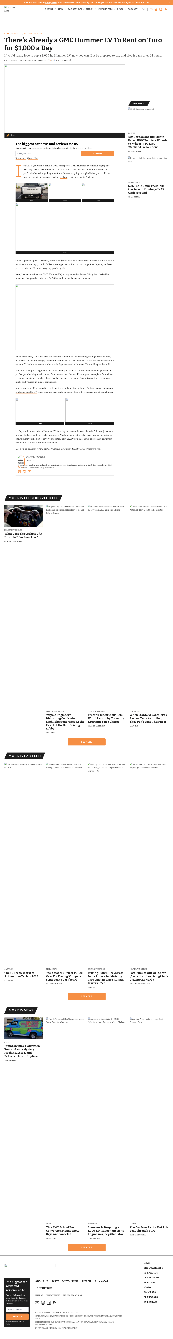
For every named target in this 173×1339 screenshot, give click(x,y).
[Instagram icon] (43, 1303)
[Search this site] (143, 9)
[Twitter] (29, 471)
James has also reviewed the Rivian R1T (53, 356)
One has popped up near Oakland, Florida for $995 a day (43, 260)
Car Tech (16, 34)
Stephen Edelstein (96, 726)
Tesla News (135, 711)
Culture (134, 1224)
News (60, 9)
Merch (89, 9)
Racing (131, 133)
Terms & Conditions (72, 1295)
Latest (49, 9)
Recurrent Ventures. (49, 1313)
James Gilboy (10, 1060)
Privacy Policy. (33, 158)
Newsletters (105, 9)
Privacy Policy (51, 3)
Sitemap (39, 1295)
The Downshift (153, 1268)
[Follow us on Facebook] (160, 9)
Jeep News (92, 1224)
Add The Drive (62, 60)
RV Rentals (150, 1302)
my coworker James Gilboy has (81, 274)
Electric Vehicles (33, 34)
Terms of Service (21, 158)
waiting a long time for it (49, 173)
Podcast (133, 9)
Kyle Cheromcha (54, 984)
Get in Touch (45, 1288)
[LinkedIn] (19, 471)
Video (120, 9)
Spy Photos (151, 1273)
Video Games (134, 182)
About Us (41, 1281)
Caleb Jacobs (10, 60)
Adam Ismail (134, 197)
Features (149, 1282)
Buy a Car (102, 1281)
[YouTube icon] (37, 1303)
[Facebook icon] (49, 1303)
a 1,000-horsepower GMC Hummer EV (70, 165)
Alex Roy (50, 733)
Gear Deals (151, 1297)
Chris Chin (51, 1238)
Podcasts (150, 1292)
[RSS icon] (55, 1303)
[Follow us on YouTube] (151, 9)
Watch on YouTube (65, 1281)
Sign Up (97, 153)
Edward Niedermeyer (140, 984)
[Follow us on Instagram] (156, 9)
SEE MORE (86, 742)
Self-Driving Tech (96, 969)
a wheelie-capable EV (26, 391)
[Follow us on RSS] (165, 9)
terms (41, 1324)
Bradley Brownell (13, 541)
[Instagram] (24, 471)
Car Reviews (75, 9)
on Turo (63, 177)
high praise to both (101, 356)
